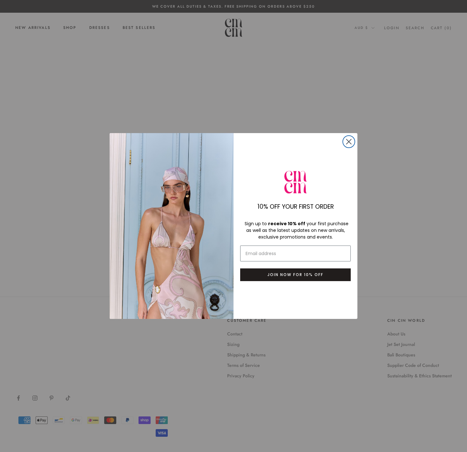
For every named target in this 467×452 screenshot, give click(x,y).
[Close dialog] (349, 142)
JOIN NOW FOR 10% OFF (295, 274)
